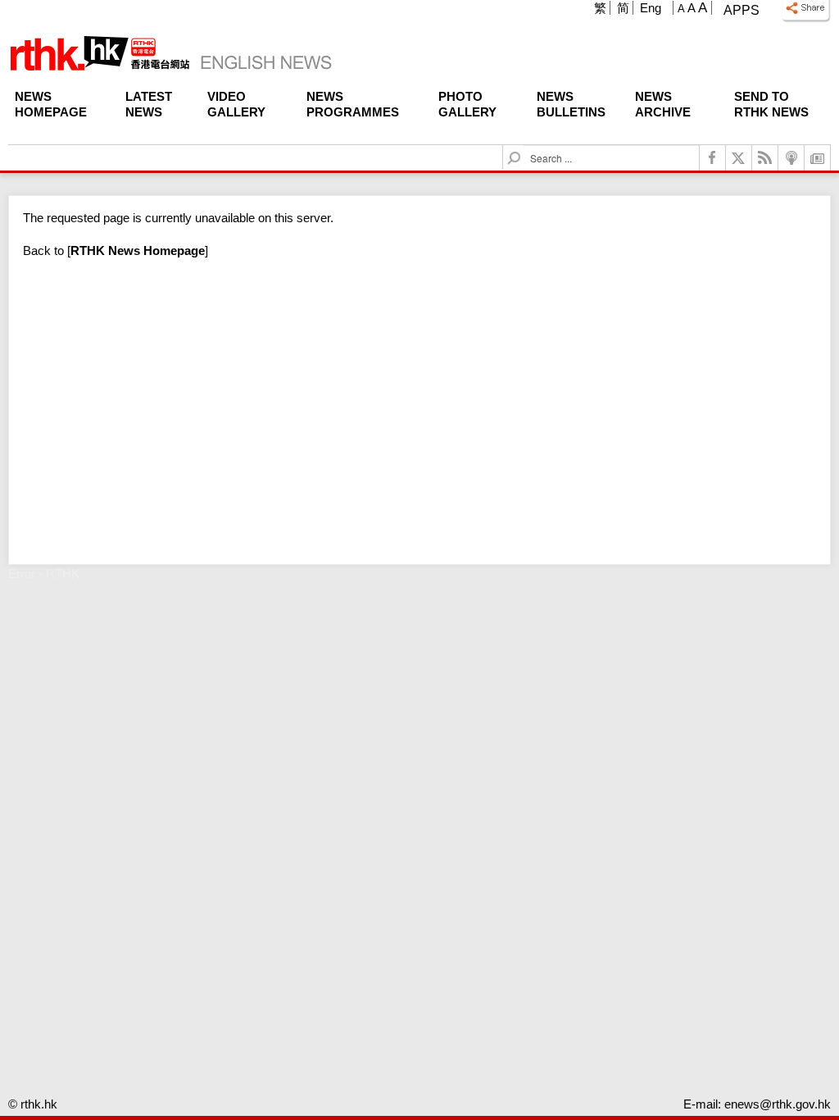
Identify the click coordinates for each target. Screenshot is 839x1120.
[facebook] (713, 158)
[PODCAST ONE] (791, 158)
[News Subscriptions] (818, 158)
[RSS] (765, 158)
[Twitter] (739, 158)
